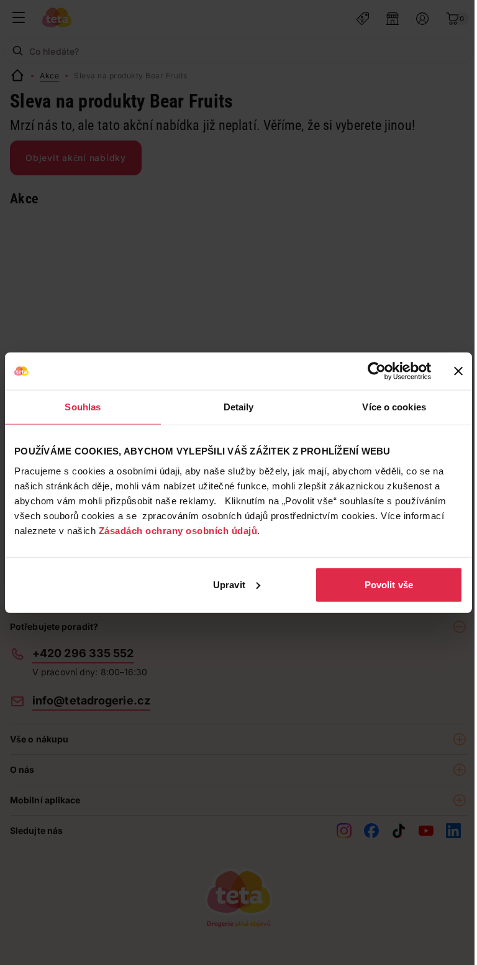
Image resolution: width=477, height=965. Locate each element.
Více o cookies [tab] (393, 407)
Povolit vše (389, 584)
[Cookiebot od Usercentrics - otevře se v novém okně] (376, 371)
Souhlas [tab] (83, 407)
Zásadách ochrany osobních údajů (178, 530)
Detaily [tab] (239, 407)
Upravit (229, 584)
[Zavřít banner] (458, 371)
